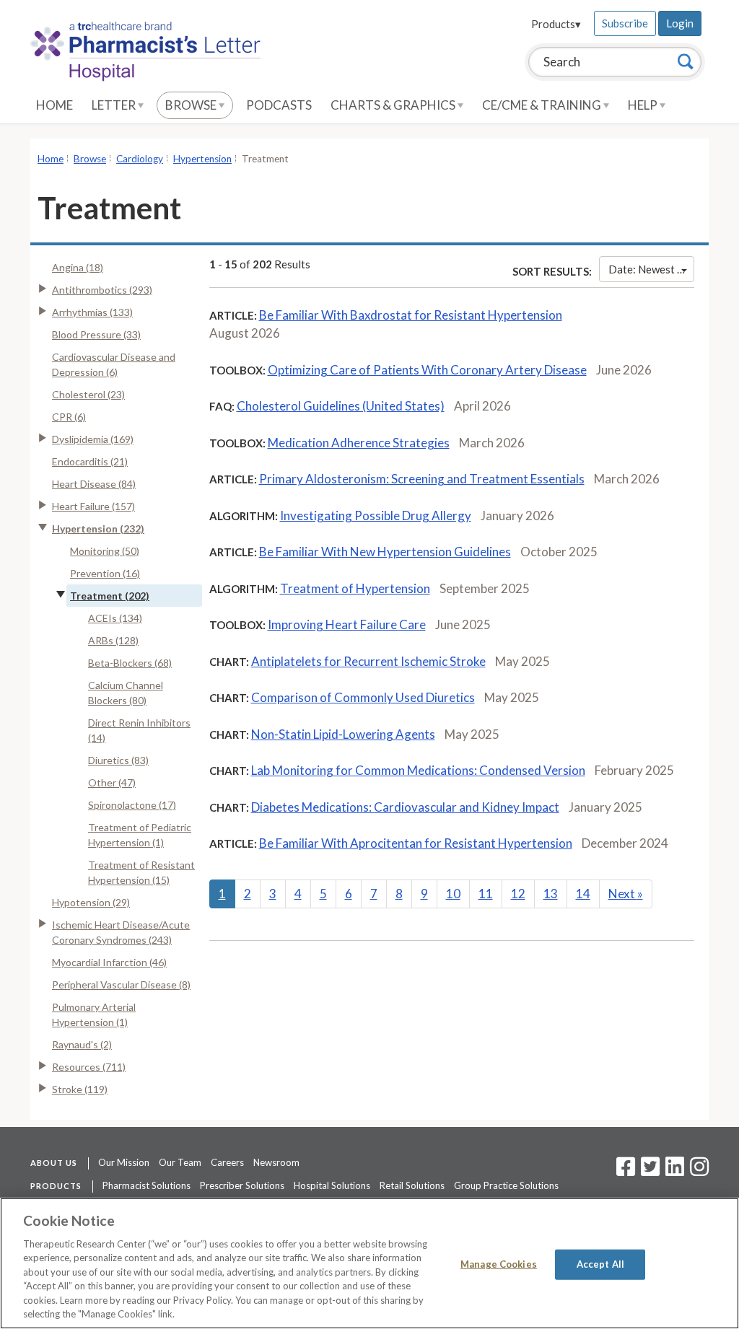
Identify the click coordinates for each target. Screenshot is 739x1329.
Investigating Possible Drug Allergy (375, 515)
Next (625, 893)
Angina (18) (77, 267)
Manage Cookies (498, 1264)
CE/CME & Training (542, 105)
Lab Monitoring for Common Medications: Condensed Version (418, 770)
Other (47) (112, 782)
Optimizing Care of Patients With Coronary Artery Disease (427, 369)
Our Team (180, 1162)
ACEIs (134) (115, 618)
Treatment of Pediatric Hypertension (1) (139, 834)
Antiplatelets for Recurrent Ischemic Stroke (368, 661)
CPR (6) (69, 417)
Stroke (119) (80, 1089)
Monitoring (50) (104, 551)
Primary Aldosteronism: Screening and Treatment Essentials (422, 478)
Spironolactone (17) (132, 805)
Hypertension (202, 159)
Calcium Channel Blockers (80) (125, 692)
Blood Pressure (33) (96, 334)
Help (644, 105)
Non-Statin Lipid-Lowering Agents (343, 734)
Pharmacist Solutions (146, 1185)
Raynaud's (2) (82, 1044)
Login (680, 23)
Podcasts (279, 105)
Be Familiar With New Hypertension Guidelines (385, 551)
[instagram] (699, 1171)
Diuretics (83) (118, 760)
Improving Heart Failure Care (347, 624)
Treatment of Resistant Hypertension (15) (141, 872)
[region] (369, 1263)
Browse (192, 105)
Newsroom (276, 1162)
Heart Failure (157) (93, 506)
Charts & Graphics (394, 105)
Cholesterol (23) (88, 394)
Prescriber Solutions (242, 1185)
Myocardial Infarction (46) (109, 962)
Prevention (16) (105, 573)
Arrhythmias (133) (92, 312)
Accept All (600, 1264)
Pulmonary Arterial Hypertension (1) (94, 1014)
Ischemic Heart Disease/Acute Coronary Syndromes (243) (121, 932)
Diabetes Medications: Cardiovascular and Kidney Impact (405, 807)
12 (518, 893)
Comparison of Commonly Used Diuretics (363, 697)
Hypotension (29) (91, 902)
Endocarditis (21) (90, 461)
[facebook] (625, 1171)
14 (583, 893)
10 (453, 893)
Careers (227, 1162)
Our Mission (123, 1162)
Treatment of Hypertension (355, 588)
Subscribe (625, 23)
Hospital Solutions (332, 1185)
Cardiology (139, 159)
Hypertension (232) (98, 528)
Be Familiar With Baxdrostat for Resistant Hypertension (410, 315)
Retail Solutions (412, 1185)
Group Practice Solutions (506, 1185)
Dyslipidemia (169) (93, 439)
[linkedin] (675, 1171)
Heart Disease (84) (94, 484)
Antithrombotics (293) (102, 290)
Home (54, 105)
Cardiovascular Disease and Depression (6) (113, 364)
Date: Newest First (651, 269)
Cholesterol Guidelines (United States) (341, 405)
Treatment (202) (109, 595)
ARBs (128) (113, 640)
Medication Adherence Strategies (359, 442)
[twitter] (648, 1171)
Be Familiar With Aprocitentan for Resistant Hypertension (415, 843)
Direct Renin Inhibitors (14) (139, 730)
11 (485, 893)
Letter (115, 105)
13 (550, 893)
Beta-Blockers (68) (130, 663)
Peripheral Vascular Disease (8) (121, 984)
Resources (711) (89, 1067)
